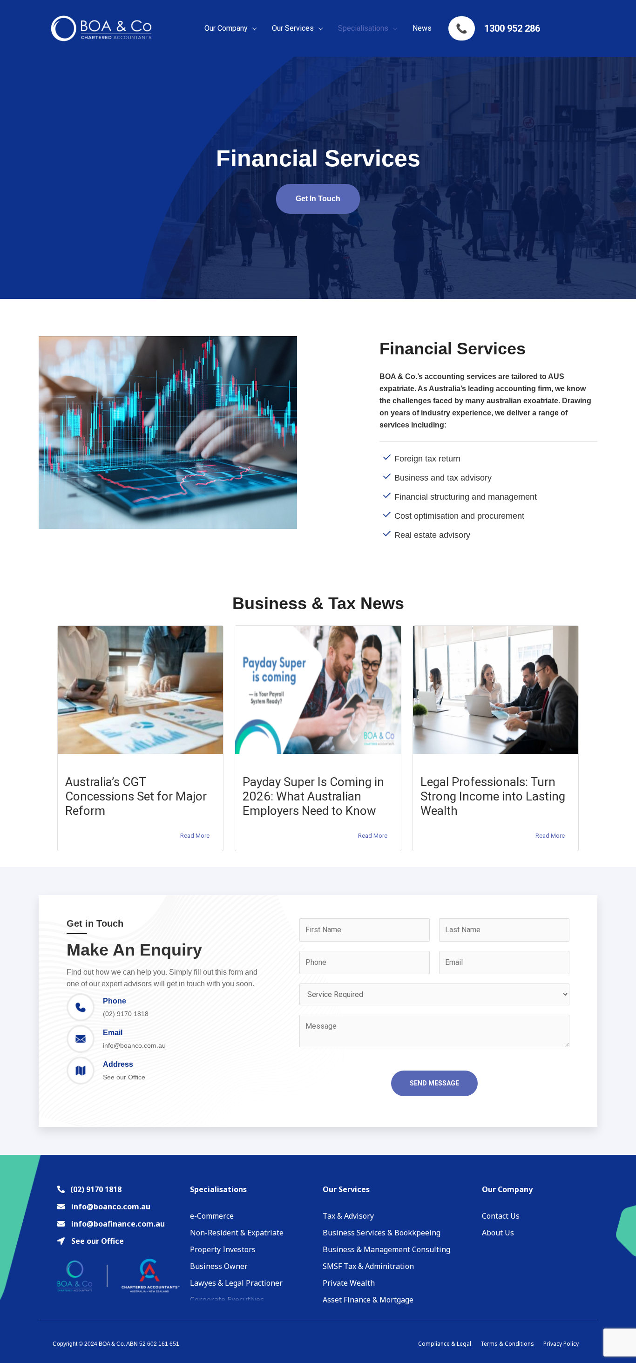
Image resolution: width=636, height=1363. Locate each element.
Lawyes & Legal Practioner (236, 1283)
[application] (252, 28)
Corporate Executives (227, 1300)
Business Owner (219, 1266)
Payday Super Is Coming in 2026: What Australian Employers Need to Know (313, 796)
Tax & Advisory (348, 1216)
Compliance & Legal (444, 1344)
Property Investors (223, 1249)
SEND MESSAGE (434, 1083)
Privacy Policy (561, 1344)
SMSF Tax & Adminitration (368, 1266)
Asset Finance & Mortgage (368, 1300)
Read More (195, 835)
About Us (498, 1232)
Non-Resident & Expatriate (237, 1232)
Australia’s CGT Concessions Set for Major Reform (136, 796)
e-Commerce (212, 1216)
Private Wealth (349, 1283)
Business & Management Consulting (386, 1249)
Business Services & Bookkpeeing (381, 1232)
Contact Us (501, 1216)
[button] (318, 199)
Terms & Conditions (507, 1344)
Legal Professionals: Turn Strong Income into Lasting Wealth (492, 796)
